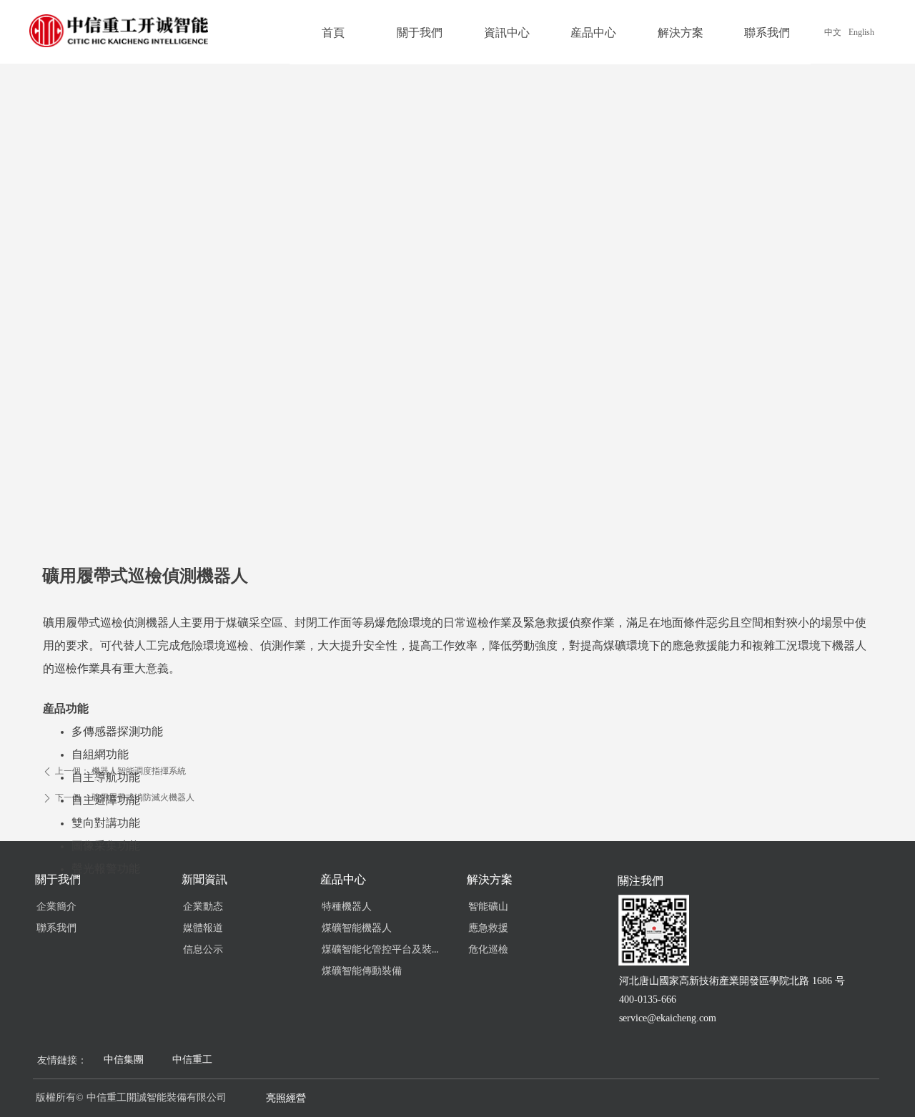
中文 (832, 32)
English (861, 32)
